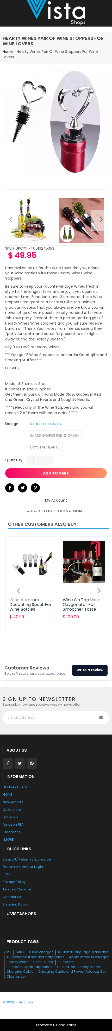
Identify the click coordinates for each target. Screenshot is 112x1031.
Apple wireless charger (89, 956)
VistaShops (24, 1002)
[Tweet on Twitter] (22, 487)
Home (8, 51)
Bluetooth (66, 961)
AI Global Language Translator (83, 952)
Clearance (16, 976)
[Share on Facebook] (9, 487)
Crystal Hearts (45, 447)
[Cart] (105, 13)
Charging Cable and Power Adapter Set (72, 971)
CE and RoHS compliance (78, 966)
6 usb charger (41, 952)
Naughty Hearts (45, 424)
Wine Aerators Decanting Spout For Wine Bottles (30, 604)
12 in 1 (7, 952)
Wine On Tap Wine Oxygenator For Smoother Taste (81, 604)
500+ (20, 952)
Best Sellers (43, 961)
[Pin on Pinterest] (35, 487)
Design (11, 423)
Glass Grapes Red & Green (54, 435)
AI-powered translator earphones (35, 956)
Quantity (13, 460)
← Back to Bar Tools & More (55, 511)
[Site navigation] (6, 13)
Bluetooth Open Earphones (29, 966)
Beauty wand (18, 961)
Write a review (89, 670)
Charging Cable (20, 971)
